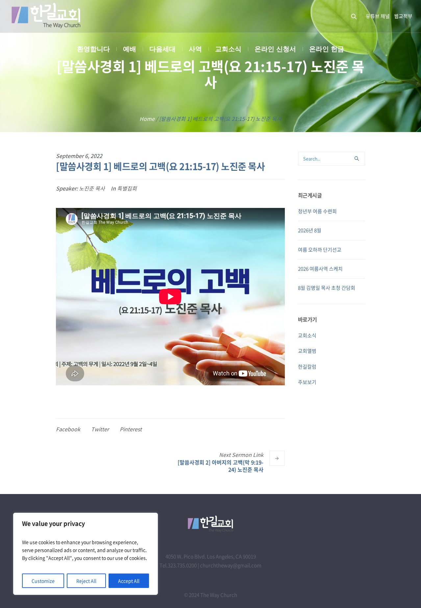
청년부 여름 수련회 (317, 211)
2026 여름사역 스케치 (320, 268)
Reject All (86, 580)
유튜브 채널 (378, 16)
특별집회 (127, 188)
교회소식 (307, 335)
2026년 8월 (309, 230)
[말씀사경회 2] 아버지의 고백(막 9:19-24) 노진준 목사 (220, 465)
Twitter (100, 429)
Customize (43, 580)
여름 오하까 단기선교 (319, 249)
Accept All (128, 580)
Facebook (68, 429)
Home (147, 119)
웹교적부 (403, 16)
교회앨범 (307, 350)
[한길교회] (210, 523)
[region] (85, 554)
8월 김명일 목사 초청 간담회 (326, 287)
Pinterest (131, 429)
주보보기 (307, 382)
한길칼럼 (307, 366)
